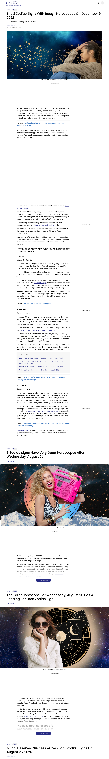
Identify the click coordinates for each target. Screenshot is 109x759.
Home (8, 10)
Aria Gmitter (10, 461)
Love (26, 3)
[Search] (98, 3)
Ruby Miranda (11, 26)
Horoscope (37, 3)
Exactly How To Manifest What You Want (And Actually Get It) (42, 366)
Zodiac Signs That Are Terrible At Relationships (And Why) (41, 358)
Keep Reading (43, 580)
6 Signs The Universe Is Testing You (37, 303)
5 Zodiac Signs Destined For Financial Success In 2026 (39, 370)
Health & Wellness (68, 3)
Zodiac (30, 3)
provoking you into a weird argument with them (38, 330)
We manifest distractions (44, 225)
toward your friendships (33, 716)
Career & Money (78, 3)
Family (46, 3)
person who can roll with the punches (43, 411)
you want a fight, (40, 283)
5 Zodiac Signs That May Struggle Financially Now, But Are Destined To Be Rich (41, 362)
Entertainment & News (55, 3)
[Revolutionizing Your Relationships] (13, 3)
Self (42, 3)
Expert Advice (88, 3)
